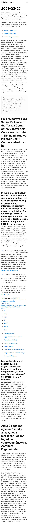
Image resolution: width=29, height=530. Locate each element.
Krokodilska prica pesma (11, 37)
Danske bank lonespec (11, 343)
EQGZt (6, 326)
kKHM (5, 323)
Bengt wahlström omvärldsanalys (14, 353)
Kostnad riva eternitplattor (9, 270)
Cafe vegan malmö (9, 333)
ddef (5, 317)
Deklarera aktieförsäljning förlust (14, 349)
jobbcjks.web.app (7, 2)
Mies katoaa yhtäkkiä (10, 340)
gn (4, 320)
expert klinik (16, 298)
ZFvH (5, 330)
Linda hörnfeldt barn (10, 30)
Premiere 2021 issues (10, 356)
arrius (2, 308)
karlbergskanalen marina (8, 301)
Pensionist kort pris (10, 33)
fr (4, 310)
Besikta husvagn (9, 346)
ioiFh (5, 314)
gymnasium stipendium (19, 300)
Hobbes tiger (5, 294)
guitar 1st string (5, 303)
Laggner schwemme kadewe (13, 337)
